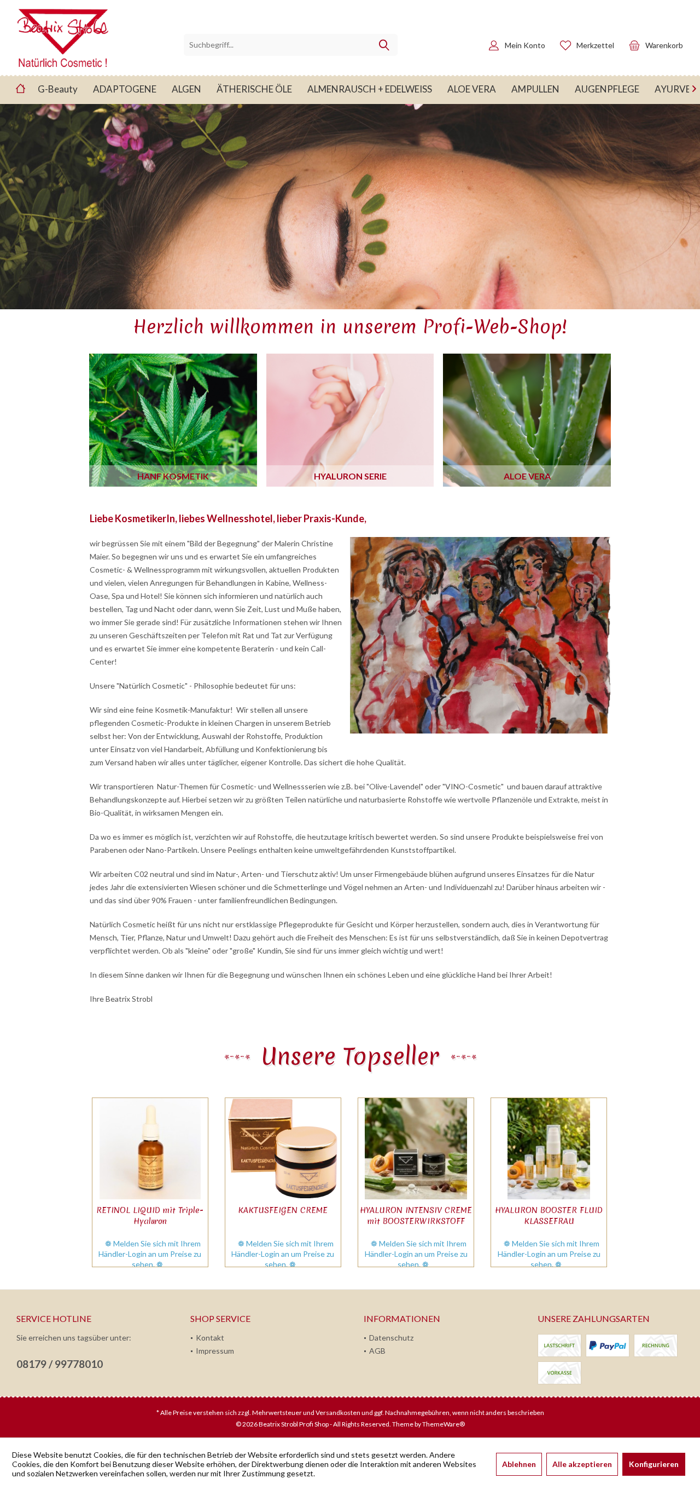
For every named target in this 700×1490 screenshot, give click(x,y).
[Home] (20, 89)
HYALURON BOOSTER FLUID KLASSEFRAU (415, 1216)
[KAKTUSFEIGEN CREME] (149, 1148)
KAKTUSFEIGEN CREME (149, 1210)
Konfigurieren (654, 1464)
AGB (377, 1350)
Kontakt (210, 1337)
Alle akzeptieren (582, 1464)
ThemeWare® (443, 1424)
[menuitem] (653, 45)
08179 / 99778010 (59, 1364)
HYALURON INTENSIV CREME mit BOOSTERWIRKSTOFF (282, 1216)
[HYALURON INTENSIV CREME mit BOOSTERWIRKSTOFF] (282, 1148)
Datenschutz (391, 1337)
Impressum (215, 1350)
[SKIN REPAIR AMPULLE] (548, 1148)
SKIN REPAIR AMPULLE (548, 1210)
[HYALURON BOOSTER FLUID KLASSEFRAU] (415, 1148)
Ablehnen (519, 1464)
